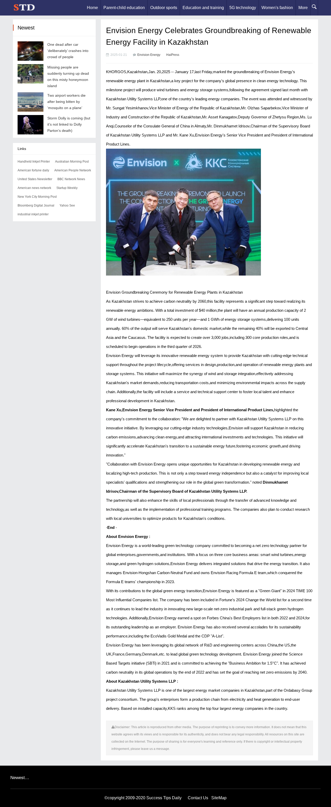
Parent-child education (124, 7)
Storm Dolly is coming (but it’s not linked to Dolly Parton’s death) (68, 124)
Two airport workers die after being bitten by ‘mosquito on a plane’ (66, 101)
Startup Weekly (67, 188)
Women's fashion (277, 7)
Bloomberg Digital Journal (36, 205)
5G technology (242, 7)
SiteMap (219, 798)
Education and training (203, 7)
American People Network (72, 170)
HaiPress (172, 55)
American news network (34, 188)
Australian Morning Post (72, 161)
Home (92, 7)
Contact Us (198, 798)
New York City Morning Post (37, 197)
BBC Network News (71, 179)
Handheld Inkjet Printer (34, 161)
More (303, 7)
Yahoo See (67, 205)
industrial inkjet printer (33, 214)
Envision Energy (148, 55)
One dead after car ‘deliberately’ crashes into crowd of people (67, 50)
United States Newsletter (35, 179)
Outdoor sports (163, 7)
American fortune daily (33, 170)
